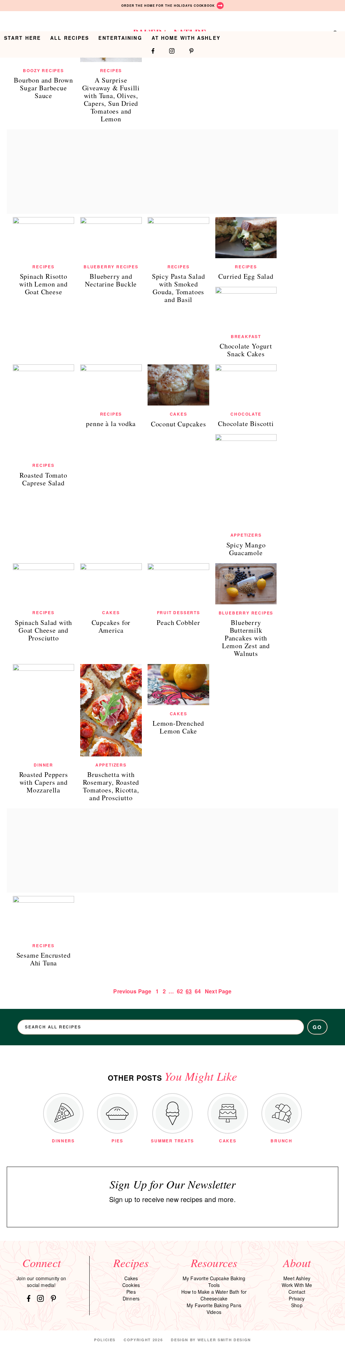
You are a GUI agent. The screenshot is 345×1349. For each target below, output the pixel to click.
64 (198, 991)
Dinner (43, 765)
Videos (214, 1312)
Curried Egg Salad (246, 276)
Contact (296, 1291)
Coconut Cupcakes (178, 423)
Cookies (131, 1285)
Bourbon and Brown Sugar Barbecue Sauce (43, 88)
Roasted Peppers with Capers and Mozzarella (43, 782)
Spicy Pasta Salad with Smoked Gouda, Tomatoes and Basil (178, 288)
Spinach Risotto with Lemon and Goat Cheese (43, 284)
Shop (297, 1305)
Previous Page (132, 991)
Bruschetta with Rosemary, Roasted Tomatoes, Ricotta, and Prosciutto (111, 786)
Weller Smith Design (224, 1339)
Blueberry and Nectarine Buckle (111, 280)
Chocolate (245, 414)
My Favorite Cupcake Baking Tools (214, 1281)
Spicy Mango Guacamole (246, 548)
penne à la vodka (111, 423)
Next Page (218, 991)
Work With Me (297, 1285)
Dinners (131, 1298)
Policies (105, 1339)
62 (180, 991)
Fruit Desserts (178, 612)
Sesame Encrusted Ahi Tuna (44, 959)
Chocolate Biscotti (246, 423)
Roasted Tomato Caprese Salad (43, 479)
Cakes (178, 414)
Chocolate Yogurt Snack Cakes (246, 349)
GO (317, 1027)
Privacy (297, 1298)
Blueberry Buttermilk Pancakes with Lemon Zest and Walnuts (246, 638)
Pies (131, 1291)
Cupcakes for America (111, 626)
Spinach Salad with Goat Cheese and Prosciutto (43, 630)
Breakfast (246, 336)
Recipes (111, 70)
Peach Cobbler (178, 622)
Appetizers (246, 535)
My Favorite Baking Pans (214, 1305)
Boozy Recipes (43, 70)
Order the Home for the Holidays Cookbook (168, 5)
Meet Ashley (296, 1278)
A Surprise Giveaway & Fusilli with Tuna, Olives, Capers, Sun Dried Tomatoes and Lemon (111, 99)
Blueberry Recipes (111, 267)
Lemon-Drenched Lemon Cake (178, 727)
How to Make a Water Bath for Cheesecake (214, 1295)
